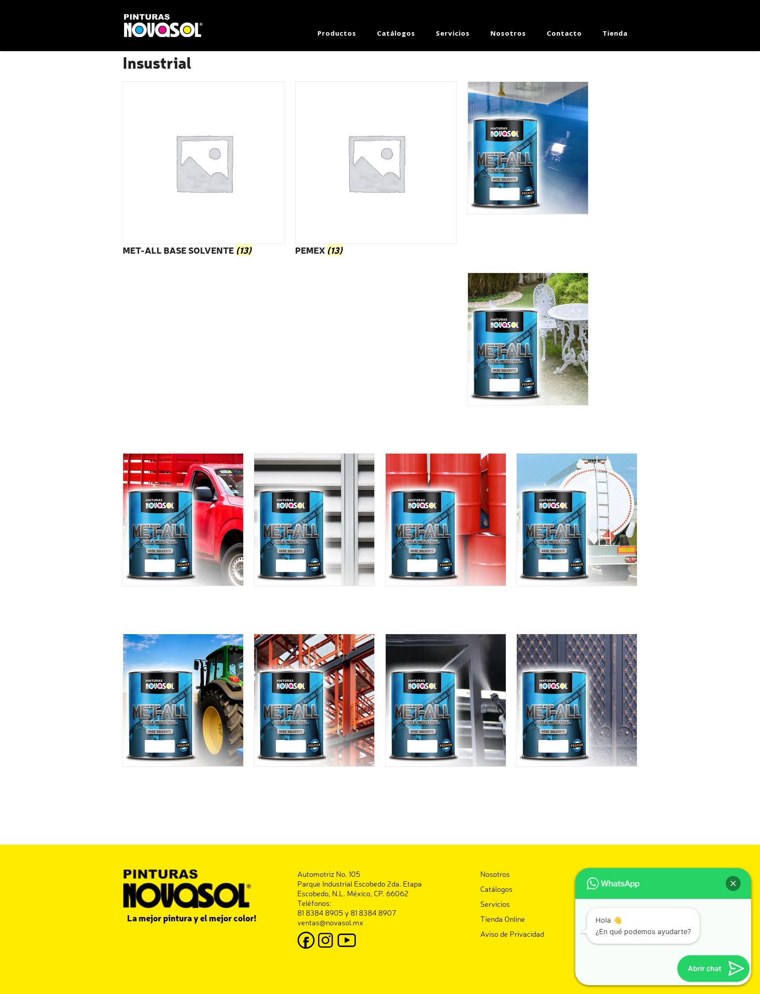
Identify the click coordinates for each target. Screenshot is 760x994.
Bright (134, 603)
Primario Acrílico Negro (559, 784)
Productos (337, 33)
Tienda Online (502, 918)
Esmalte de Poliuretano (558, 603)
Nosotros (508, 33)
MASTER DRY (493, 423)
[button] (733, 883)
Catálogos (396, 33)
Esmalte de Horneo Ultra (428, 603)
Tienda (615, 33)
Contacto (564, 33)
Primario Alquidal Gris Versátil (441, 784)
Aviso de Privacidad (512, 933)
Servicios (453, 33)
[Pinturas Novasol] (164, 24)
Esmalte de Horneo (287, 603)
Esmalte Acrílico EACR (164, 784)
